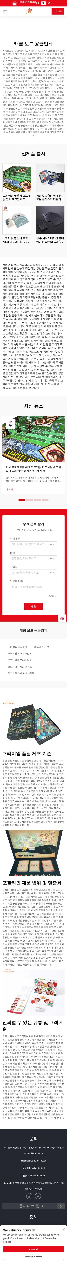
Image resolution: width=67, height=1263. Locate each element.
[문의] (62, 618)
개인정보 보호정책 (33, 1189)
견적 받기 (58, 11)
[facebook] (38, 1196)
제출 (33, 606)
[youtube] (29, 1196)
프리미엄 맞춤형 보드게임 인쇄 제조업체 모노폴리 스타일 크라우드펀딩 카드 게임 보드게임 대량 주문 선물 (17, 197)
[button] (22, 500)
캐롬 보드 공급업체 (17, 646)
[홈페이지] (29, 11)
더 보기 (9, 489)
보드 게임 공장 (41, 646)
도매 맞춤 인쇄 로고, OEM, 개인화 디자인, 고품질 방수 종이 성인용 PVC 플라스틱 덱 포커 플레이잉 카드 (17, 240)
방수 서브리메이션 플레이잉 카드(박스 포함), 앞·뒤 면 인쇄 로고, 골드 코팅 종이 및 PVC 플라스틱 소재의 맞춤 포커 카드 (50, 240)
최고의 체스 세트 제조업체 (21, 673)
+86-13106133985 (38, 1161)
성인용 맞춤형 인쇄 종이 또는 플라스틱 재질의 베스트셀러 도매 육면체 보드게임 (50, 197)
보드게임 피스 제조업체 (20, 653)
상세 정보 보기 (16, 177)
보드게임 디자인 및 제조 (20, 666)
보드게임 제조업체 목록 (20, 660)
